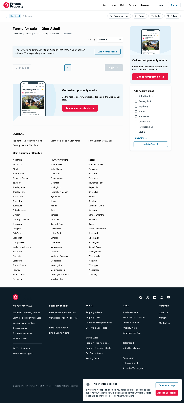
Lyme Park (55, 242)
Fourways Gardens (59, 160)
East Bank (17, 251)
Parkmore (93, 169)
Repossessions (20, 328)
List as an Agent (130, 363)
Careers (163, 318)
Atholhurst (144, 116)
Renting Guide (92, 358)
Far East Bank (19, 274)
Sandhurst (93, 201)
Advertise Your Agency (134, 368)
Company (164, 306)
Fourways (17, 279)
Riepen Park (94, 187)
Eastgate (17, 256)
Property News (93, 317)
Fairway (16, 270)
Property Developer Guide (98, 348)
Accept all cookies (167, 393)
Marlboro (55, 251)
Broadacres (18, 196)
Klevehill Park (57, 224)
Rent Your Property (58, 327)
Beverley (17, 183)
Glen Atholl (67, 34)
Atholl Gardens (146, 96)
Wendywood (95, 251)
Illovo (53, 201)
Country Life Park (21, 219)
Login (160, 5)
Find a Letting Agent (59, 333)
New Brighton (57, 279)
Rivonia (92, 196)
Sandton (55, 34)
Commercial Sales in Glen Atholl (65, 140)
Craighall (17, 228)
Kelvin (53, 210)
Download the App (132, 333)
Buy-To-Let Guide (94, 353)
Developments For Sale (23, 323)
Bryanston (17, 201)
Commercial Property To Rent (63, 318)
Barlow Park (144, 121)
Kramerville (56, 228)
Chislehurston (19, 210)
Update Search (150, 144)
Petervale (93, 178)
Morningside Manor (60, 274)
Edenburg (17, 260)
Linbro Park (56, 233)
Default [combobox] (103, 39)
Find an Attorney (131, 322)
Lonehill (54, 238)
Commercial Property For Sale (27, 318)
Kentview (55, 219)
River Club (93, 192)
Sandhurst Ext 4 (96, 205)
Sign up (174, 5)
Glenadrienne (57, 178)
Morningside (56, 265)
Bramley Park (145, 101)
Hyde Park (55, 196)
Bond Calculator (130, 312)
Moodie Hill (56, 260)
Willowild (93, 260)
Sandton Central (96, 215)
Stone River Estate (97, 228)
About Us (163, 312)
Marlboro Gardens (59, 256)
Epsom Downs (19, 265)
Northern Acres (96, 164)
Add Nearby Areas (107, 51)
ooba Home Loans (131, 348)
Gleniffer (55, 183)
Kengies (54, 215)
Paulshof (93, 173)
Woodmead (94, 270)
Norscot (92, 160)
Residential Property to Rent (62, 312)
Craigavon (17, 224)
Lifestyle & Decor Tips (96, 328)
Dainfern (17, 233)
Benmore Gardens (21, 178)
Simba (142, 132)
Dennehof (17, 238)
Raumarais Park (146, 127)
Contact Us (164, 323)
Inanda (54, 205)
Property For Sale (22, 306)
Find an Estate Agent (23, 353)
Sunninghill (94, 242)
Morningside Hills (59, 270)
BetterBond (128, 343)
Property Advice (94, 312)
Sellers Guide (92, 337)
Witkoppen (94, 265)
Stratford (93, 233)
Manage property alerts (150, 76)
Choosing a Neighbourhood (99, 322)
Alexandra (17, 160)
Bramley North (19, 187)
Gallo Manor (56, 169)
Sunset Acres (95, 247)
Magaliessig (56, 247)
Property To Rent (58, 306)
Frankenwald (57, 164)
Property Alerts (130, 328)
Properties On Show (22, 333)
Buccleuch (17, 205)
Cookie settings (167, 385)
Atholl (142, 111)
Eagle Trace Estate (22, 247)
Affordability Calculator (134, 317)
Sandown (93, 210)
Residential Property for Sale (26, 312)
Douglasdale (18, 242)
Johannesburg (42, 34)
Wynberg (143, 106)
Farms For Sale (19, 338)
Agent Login (128, 358)
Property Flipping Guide (97, 343)
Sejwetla (93, 219)
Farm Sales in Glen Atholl (100, 140)
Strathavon (94, 238)
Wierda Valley (95, 256)
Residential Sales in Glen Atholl (27, 140)
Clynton (16, 215)
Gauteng (29, 34)
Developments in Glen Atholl (26, 145)
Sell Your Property (21, 348)
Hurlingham (56, 187)
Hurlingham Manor (59, 192)
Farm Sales (17, 34)
